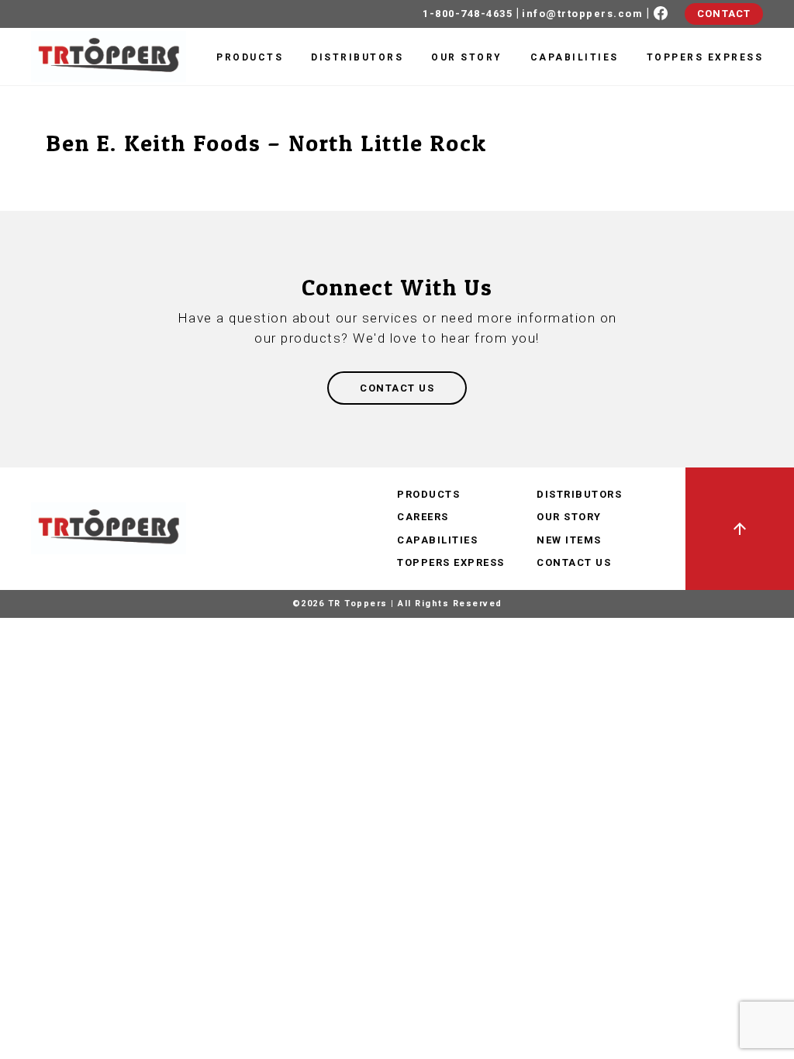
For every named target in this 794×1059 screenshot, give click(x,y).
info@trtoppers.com (582, 13)
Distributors (357, 57)
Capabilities (574, 57)
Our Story (466, 57)
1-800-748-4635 (468, 13)
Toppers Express (705, 57)
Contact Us (574, 562)
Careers (423, 517)
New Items (569, 540)
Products (249, 57)
